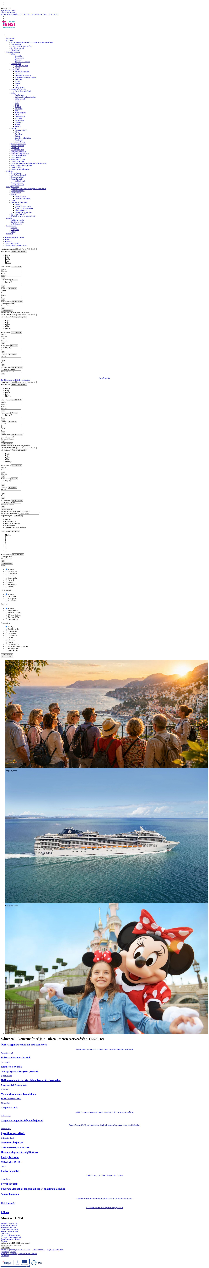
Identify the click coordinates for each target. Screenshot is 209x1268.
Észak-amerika (16, 64)
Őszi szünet (15, 148)
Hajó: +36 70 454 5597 (51, 14)
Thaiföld (18, 124)
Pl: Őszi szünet (17, 301)
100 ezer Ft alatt (13, 610)
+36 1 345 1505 (24, 14)
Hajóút (7, 239)
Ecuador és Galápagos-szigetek (25, 77)
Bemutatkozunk (16, 173)
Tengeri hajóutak (16, 179)
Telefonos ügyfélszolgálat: (10, 14)
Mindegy (11, 569)
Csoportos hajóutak (17, 161)
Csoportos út (12, 631)
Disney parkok (16, 193)
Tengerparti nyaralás (12, 243)
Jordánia (18, 107)
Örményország (20, 116)
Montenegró (19, 140)
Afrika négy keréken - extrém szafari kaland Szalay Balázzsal (32, 42)
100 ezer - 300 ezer (14, 613)
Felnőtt (3, 291)
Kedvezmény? (6, 531)
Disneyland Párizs (21, 130)
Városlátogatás (13, 651)
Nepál (17, 114)
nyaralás (9, 218)
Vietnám (18, 126)
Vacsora (10, 587)
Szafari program (13, 648)
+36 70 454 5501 (37, 14)
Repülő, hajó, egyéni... (19, 251)
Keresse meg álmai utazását (14, 237)
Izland (17, 132)
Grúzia (17, 101)
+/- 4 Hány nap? (6, 282)
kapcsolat (9, 234)
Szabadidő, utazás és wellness (18, 646)
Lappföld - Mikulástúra (23, 138)
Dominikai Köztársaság (23, 75)
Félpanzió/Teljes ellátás (23, 206)
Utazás (13, 200)
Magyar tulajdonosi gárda (9, 1231)
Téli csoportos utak (17, 150)
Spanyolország (20, 142)
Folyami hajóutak (17, 183)
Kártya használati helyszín (10, 513)
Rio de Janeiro (20, 87)
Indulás (3, 269)
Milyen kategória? (7, 516)
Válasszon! (18, 516)
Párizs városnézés (21, 210)
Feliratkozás (5, 1247)
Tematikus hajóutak (17, 185)
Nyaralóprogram (13, 644)
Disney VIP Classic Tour (23, 212)
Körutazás (8, 241)
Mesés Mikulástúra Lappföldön (21, 165)
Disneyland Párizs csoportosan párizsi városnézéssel (28, 163)
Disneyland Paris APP (18, 214)
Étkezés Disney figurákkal (24, 208)
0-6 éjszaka (12, 596)
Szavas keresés (6, 301)
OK (3, 277)
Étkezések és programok (19, 202)
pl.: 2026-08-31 (16, 267)
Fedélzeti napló (20, 181)
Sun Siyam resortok (17, 48)
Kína (16, 111)
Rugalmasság (5, 280)
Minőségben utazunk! (8, 1227)
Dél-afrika (18, 56)
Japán (17, 105)
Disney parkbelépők (17, 191)
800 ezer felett (13, 619)
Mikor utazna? (6, 267)
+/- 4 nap (14, 280)
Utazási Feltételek (31, 1254)
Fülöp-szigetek (20, 99)
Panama (17, 83)
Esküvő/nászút (11, 226)
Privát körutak (15, 50)
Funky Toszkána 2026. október (21, 46)
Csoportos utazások (13, 52)
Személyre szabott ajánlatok (10, 1239)
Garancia (4, 1241)
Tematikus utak (16, 44)
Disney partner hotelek (23, 198)
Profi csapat (5, 1233)
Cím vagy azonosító (8, 304)
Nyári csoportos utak (18, 159)
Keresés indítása (7, 310)
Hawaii (17, 68)
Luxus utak (10, 38)
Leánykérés (15, 230)
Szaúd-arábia (19, 120)
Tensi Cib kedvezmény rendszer (16, 245)
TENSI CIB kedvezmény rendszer (13, 1254)
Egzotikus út (12, 633)
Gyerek (3, 295)
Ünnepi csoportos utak (18, 152)
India (17, 103)
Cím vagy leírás (6, 557)
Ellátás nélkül (12, 574)
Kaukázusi (18, 109)
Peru (16, 85)
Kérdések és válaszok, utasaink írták (23, 216)
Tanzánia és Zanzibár (22, 62)
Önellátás (11, 580)
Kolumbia (18, 79)
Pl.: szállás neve (17, 554)
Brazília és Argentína (22, 71)
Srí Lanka (18, 118)
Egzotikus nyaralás (17, 222)
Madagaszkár (19, 58)
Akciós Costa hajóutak (18, 175)
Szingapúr (18, 122)
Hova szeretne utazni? (8, 249)
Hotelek (13, 195)
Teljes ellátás (12, 584)
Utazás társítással (16, 167)
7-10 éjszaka (12, 599)
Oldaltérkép (5, 1256)
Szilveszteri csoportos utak (20, 153)
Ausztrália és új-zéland (23, 91)
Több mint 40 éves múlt (9, 1225)
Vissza (3, 273)
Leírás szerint (12, 578)
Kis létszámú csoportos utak (10, 1235)
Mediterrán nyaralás (17, 220)
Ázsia (13, 93)
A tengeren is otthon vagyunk (11, 1237)
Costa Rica (19, 73)
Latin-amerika (15, 70)
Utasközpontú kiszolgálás (9, 1229)
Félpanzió (11, 576)
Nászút (13, 232)
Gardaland (18, 134)
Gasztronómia (13, 635)
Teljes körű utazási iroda (9, 1223)
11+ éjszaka (12, 601)
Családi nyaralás (16, 224)
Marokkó (18, 60)
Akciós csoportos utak (18, 144)
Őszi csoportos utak (17, 146)
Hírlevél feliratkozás (8, 12)
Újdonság (9, 40)
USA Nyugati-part (21, 66)
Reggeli (17, 204)
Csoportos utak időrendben (20, 169)
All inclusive (12, 571)
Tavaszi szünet (16, 157)
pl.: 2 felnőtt (12, 288)
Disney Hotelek (20, 196)
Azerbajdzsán (19, 95)
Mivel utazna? (6, 251)
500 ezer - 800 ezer (14, 617)
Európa (13, 128)
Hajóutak (9, 171)
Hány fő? (4, 288)
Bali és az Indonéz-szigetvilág (25, 97)
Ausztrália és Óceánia (18, 89)
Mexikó (17, 81)
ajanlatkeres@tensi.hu (8, 10)
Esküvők (14, 228)
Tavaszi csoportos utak (18, 155)
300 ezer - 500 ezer (14, 615)
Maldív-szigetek (20, 112)
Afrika (13, 54)
